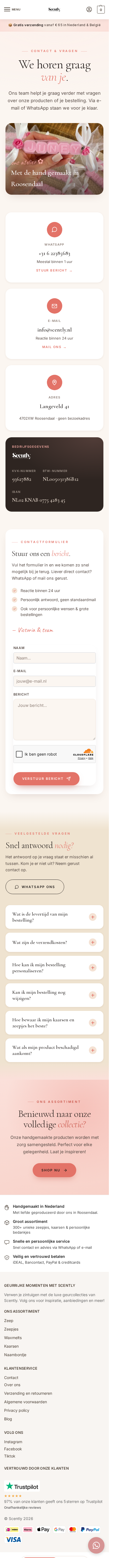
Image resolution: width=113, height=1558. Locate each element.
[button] (100, 9)
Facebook (13, 1448)
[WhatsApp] (96, 1545)
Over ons (12, 1384)
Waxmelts (13, 1337)
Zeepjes (11, 1329)
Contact (11, 1377)
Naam (19, 648)
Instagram (13, 1441)
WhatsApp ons (38, 887)
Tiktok (9, 1456)
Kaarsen (11, 1346)
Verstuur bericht (43, 779)
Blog (8, 1418)
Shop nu (50, 1170)
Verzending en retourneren (28, 1393)
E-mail (20, 671)
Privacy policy (16, 1410)
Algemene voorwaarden (25, 1401)
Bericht (21, 694)
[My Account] (89, 9)
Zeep (8, 1320)
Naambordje (15, 1354)
